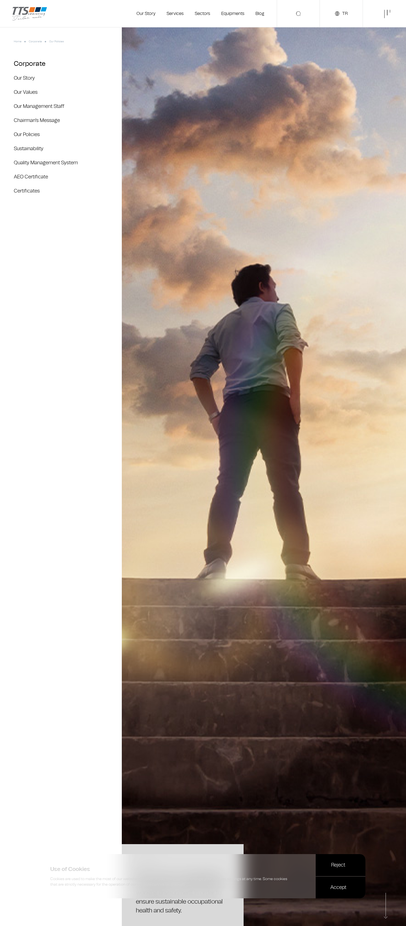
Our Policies (27, 134)
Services (175, 13)
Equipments (232, 13)
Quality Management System (46, 163)
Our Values (26, 92)
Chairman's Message (37, 120)
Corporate (35, 41)
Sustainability (28, 149)
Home (18, 41)
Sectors (202, 13)
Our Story (145, 13)
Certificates (27, 191)
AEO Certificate (31, 177)
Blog (259, 13)
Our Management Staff (39, 106)
